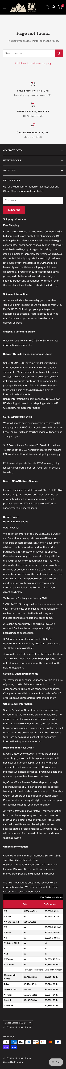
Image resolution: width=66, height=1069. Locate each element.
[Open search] (47, 7)
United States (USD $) (15, 1023)
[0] (60, 7)
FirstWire (19, 1062)
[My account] (53, 7)
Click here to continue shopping (33, 63)
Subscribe (14, 209)
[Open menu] (4, 7)
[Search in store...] (59, 53)
